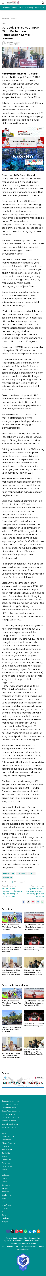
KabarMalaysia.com (10, 1117)
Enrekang (6, 1218)
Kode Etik (23, 1238)
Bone (4, 1215)
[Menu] (3, 3)
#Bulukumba (8, 873)
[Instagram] (17, 1231)
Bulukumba (6, 1195)
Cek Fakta (6, 1153)
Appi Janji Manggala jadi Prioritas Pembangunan (34, 948)
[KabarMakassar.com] (13, 3)
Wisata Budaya (8, 1143)
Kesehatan (6, 1159)
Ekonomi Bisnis (8, 1136)
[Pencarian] (43, 3)
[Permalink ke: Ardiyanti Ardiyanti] (4, 43)
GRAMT (31, 873)
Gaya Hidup (7, 1166)
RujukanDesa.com (9, 1127)
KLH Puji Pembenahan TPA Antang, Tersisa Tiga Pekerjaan (11, 927)
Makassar (6, 1175)
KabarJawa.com (9, 1107)
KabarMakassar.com (10, 1101)
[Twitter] (12, 1231)
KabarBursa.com (9, 1121)
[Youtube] (21, 1231)
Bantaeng (6, 1185)
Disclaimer (17, 1241)
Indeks (4, 1169)
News (4, 24)
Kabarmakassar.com (10, 1246)
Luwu (4, 1201)
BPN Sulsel (21, 873)
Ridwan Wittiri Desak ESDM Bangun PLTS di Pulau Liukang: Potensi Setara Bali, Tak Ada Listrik (33, 972)
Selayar (5, 1188)
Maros (4, 1178)
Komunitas (6, 1140)
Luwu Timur (6, 1205)
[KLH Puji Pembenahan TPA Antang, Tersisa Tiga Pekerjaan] (12, 917)
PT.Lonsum (7, 877)
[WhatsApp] (25, 1231)
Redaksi (7, 1241)
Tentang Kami (11, 1238)
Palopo (5, 1221)
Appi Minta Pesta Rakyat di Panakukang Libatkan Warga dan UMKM (34, 927)
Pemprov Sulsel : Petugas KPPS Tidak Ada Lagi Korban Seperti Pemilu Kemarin (12, 891)
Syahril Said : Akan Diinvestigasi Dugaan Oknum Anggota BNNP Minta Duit (35, 891)
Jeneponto (6, 1198)
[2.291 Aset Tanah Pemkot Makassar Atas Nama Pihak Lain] (12, 939)
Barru (4, 1211)
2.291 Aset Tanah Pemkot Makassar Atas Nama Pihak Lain (11, 949)
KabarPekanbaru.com (11, 1111)
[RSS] (38, 1231)
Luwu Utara (6, 1208)
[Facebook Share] (23, 902)
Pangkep (5, 1192)
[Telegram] (30, 1231)
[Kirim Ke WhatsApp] (42, 902)
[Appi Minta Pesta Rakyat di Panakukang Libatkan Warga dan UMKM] (34, 917)
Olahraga (6, 1146)
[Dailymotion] (34, 1231)
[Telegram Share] (38, 902)
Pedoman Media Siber (32, 1241)
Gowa (4, 1182)
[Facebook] (8, 1231)
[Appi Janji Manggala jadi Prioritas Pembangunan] (34, 939)
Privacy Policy (34, 1238)
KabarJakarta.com (10, 1104)
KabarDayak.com (9, 1114)
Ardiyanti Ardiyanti (13, 42)
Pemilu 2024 (7, 1149)
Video (4, 1156)
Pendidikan (6, 1163)
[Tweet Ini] (28, 902)
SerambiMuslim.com (10, 1124)
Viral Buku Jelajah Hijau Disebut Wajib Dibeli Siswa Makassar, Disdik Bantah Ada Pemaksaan (11, 972)
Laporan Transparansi (19, 1243)
